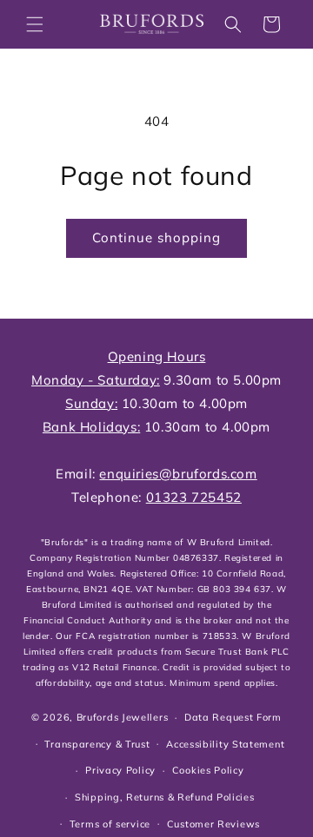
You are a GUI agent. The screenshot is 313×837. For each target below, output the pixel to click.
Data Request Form (233, 717)
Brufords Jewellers (123, 717)
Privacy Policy (120, 770)
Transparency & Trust (97, 744)
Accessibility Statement (225, 744)
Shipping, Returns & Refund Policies (165, 797)
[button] (35, 24)
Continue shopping (156, 237)
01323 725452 (194, 497)
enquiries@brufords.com (177, 473)
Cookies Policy (208, 770)
